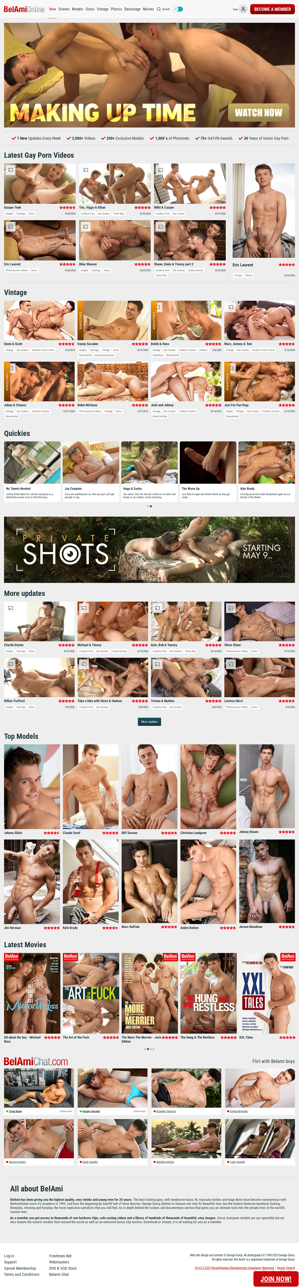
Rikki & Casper (74, 489)
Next (290, 75)
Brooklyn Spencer (166, 1111)
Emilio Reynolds (239, 1111)
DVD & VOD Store (62, 1268)
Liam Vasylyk (237, 1162)
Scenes (64, 9)
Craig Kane (15, 1111)
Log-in (9, 1255)
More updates (149, 722)
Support (10, 1262)
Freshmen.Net (60, 1255)
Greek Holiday (160, 416)
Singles (9, 213)
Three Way (118, 213)
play (149, 645)
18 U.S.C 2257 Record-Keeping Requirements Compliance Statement (234, 1268)
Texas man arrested (253, 489)
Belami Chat (59, 1274)
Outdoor (203, 350)
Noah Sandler (90, 1162)
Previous (9, 75)
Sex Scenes (104, 213)
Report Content (286, 1268)
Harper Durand (91, 1111)
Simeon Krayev (17, 1162)
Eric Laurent (190, 489)
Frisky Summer (195, 270)
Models (77, 9)
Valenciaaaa (131, 489)
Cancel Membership (20, 1268)
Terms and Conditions (21, 1274)
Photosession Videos (17, 270)
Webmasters (59, 1262)
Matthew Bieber (165, 1162)
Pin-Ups (238, 275)
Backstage (132, 9)
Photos (116, 9)
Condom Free (88, 213)
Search (166, 9)
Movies (148, 9)
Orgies (229, 411)
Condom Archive (187, 350)
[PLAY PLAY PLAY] (149, 75)
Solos (90, 9)
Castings (20, 213)
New (52, 9)
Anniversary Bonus (104, 355)
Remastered (85, 355)
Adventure (158, 355)
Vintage (102, 9)
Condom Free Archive (43, 350)
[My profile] (243, 9)
